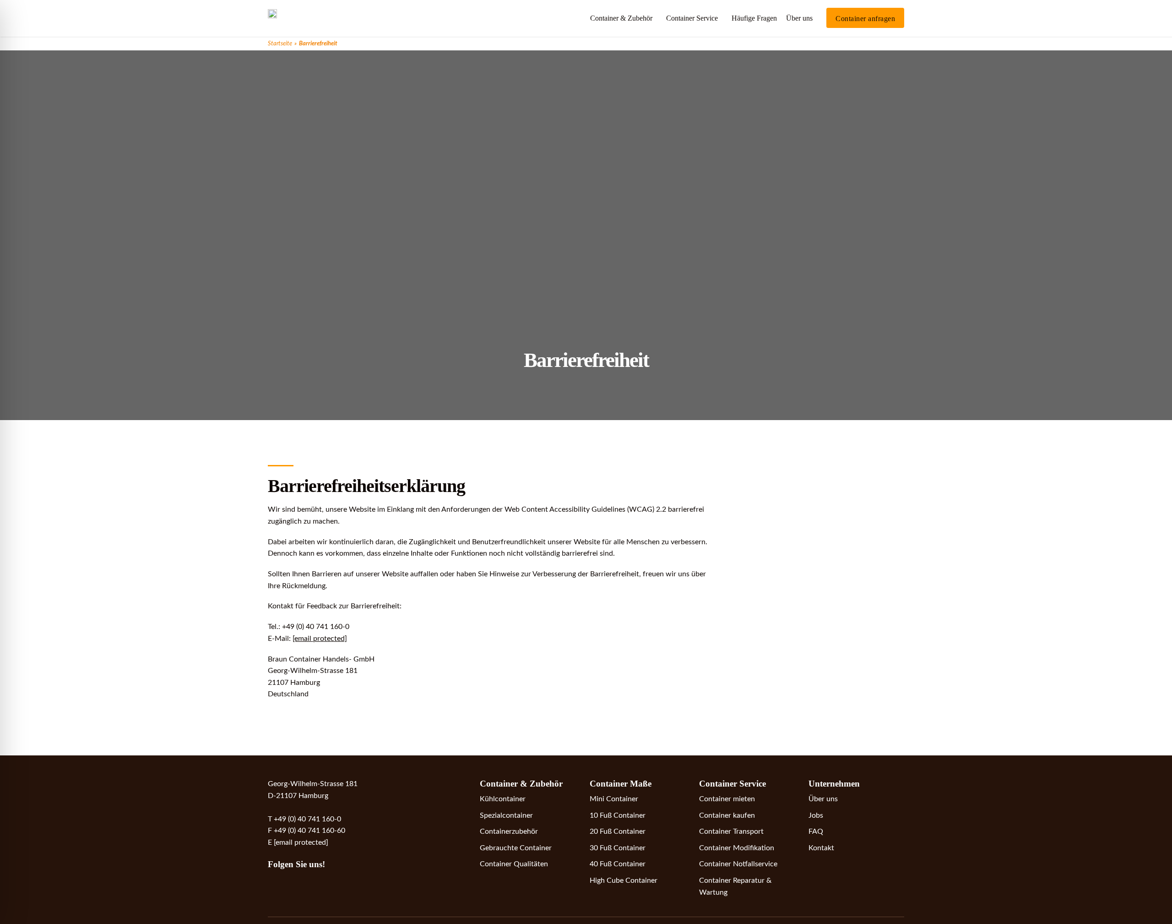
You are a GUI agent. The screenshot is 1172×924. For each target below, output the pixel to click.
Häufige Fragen (754, 18)
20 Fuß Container (618, 831)
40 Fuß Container (618, 864)
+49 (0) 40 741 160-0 (307, 819)
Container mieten (727, 799)
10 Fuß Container (618, 815)
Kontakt (821, 848)
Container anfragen (865, 18)
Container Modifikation (736, 848)
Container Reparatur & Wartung (735, 886)
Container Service (692, 18)
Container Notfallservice (738, 864)
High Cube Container (623, 880)
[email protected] (320, 638)
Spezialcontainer (506, 815)
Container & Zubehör (621, 18)
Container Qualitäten (514, 864)
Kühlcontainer (503, 799)
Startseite (280, 43)
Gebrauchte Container (516, 848)
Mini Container (614, 799)
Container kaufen (727, 815)
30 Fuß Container (618, 848)
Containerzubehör (509, 831)
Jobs (815, 815)
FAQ (815, 831)
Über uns (799, 18)
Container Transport (731, 831)
